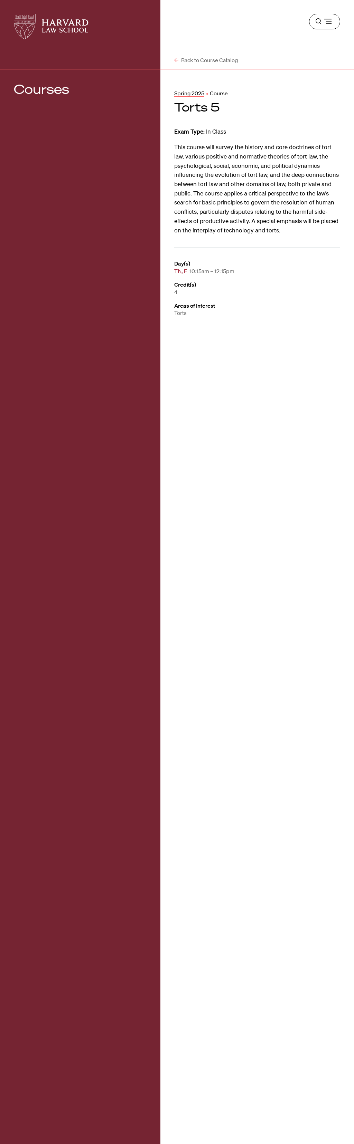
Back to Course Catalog (209, 60)
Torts (180, 312)
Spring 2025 (189, 93)
